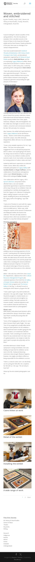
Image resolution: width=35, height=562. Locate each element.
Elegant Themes (17, 557)
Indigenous (7, 535)
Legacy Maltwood (17, 61)
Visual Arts (16, 24)
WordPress (17, 559)
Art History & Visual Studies (11, 520)
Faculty (20, 21)
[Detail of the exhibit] (18, 435)
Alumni (25, 19)
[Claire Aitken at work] (18, 408)
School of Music (8, 522)
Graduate (6, 544)
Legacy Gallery (23, 168)
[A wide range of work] (18, 488)
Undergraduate (8, 24)
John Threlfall (9, 19)
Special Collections (9, 182)
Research (25, 21)
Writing (6, 529)
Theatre (6, 525)
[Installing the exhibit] (18, 462)
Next (29, 497)
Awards (6, 537)
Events (5, 541)
